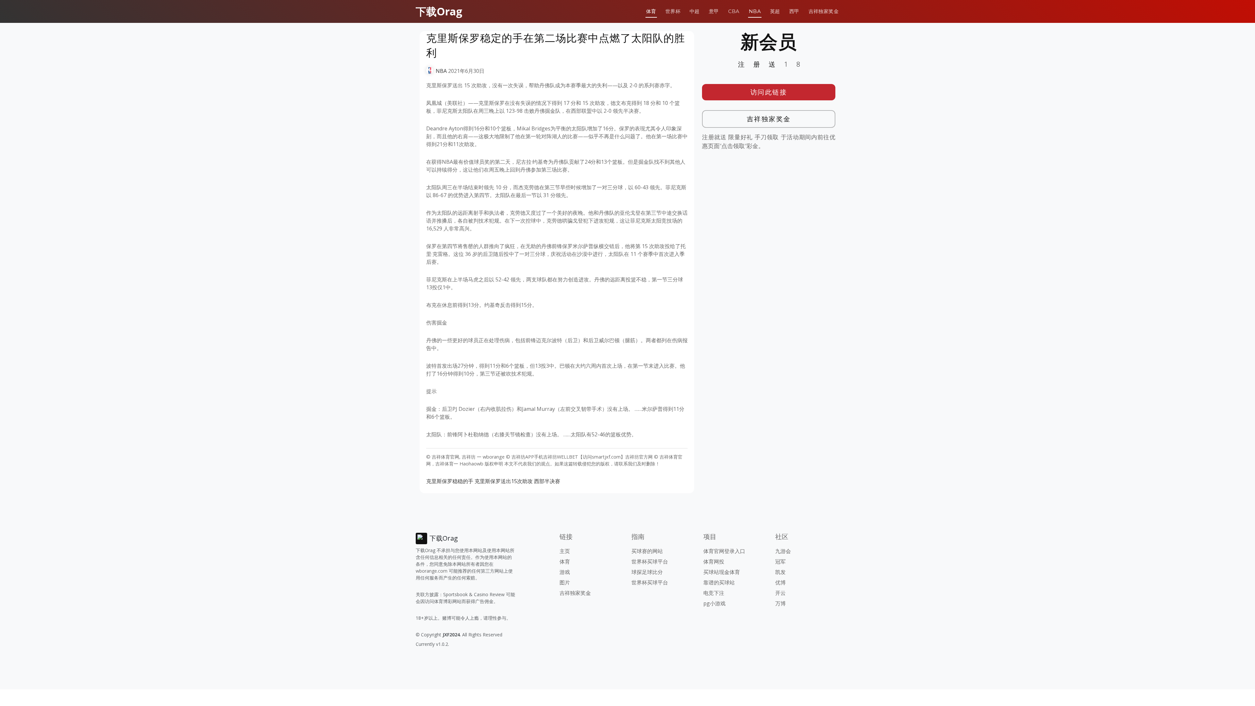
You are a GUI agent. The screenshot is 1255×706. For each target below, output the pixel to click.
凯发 (780, 572)
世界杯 (672, 11)
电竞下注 (713, 593)
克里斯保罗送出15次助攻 (504, 481)
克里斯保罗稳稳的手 (449, 481)
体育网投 (713, 561)
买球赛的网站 (647, 551)
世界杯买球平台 (649, 561)
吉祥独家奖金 (824, 11)
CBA (734, 11)
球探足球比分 (647, 572)
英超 (775, 11)
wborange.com (431, 571)
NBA (755, 11)
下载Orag (439, 11)
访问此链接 (768, 92)
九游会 (783, 551)
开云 (780, 593)
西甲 (794, 11)
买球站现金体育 (721, 572)
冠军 (780, 561)
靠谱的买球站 (719, 582)
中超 (695, 11)
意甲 (714, 11)
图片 (565, 582)
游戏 (565, 572)
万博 (780, 603)
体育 (651, 11)
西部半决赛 (547, 481)
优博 (780, 582)
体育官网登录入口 (724, 551)
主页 (565, 551)
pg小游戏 (714, 603)
